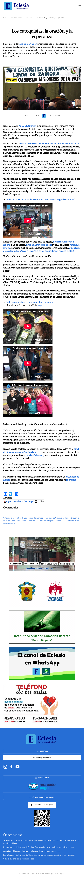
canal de (30, 455)
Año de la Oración (28, 43)
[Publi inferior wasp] (42, 663)
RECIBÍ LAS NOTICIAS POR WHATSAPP (42, 797)
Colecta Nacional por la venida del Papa (18, 859)
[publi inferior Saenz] (42, 554)
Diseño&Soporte (59, 873)
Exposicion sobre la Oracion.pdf (20, 501)
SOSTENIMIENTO (43, 778)
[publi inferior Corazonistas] (42, 590)
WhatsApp (39, 455)
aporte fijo (71, 479)
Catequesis (7, 518)
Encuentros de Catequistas (23, 518)
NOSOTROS (44, 751)
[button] (80, 6)
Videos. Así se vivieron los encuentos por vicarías (30, 302)
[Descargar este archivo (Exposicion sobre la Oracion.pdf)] (5, 501)
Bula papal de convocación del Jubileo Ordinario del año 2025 (49, 143)
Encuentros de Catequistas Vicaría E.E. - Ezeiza (52, 518)
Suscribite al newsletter (44, 805)
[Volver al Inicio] (17, 6)
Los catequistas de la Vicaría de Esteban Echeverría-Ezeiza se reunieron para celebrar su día (38, 847)
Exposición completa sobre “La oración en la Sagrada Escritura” (41, 199)
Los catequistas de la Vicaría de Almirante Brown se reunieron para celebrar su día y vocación (39, 855)
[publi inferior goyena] (42, 627)
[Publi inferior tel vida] (30, 703)
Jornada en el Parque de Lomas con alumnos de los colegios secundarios (31, 851)
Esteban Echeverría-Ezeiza (39, 244)
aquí (40, 305)
